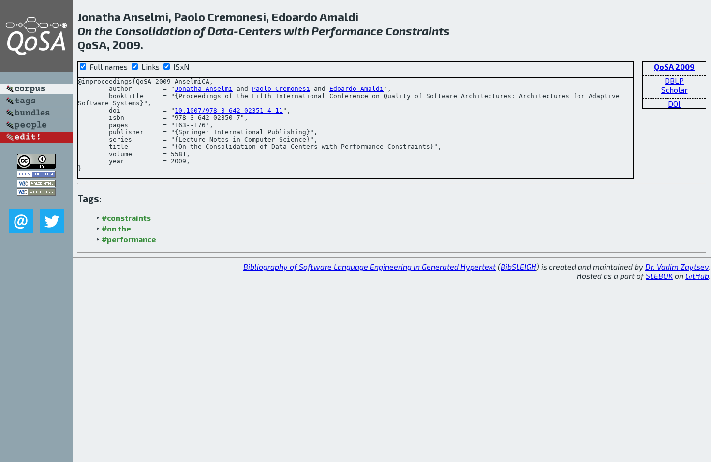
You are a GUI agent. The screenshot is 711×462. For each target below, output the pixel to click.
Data (220, 31)
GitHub (697, 275)
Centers (259, 31)
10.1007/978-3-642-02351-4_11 (229, 110)
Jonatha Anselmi (204, 88)
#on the (116, 228)
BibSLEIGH (518, 266)
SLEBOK (659, 275)
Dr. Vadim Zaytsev (677, 266)
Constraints (417, 31)
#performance (129, 239)
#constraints (126, 217)
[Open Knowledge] (36, 174)
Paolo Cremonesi (281, 88)
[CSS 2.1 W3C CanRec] (36, 202)
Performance (347, 31)
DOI (674, 103)
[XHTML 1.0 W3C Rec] (36, 183)
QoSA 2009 (674, 66)
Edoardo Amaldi (356, 88)
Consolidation (153, 31)
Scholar (674, 89)
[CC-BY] (36, 165)
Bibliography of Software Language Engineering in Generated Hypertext (369, 266)
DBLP (674, 80)
